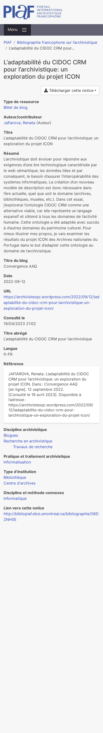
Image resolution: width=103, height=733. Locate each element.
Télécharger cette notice (70, 90)
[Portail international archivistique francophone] (51, 12)
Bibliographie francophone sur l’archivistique (57, 42)
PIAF (8, 42)
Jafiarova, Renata (19, 122)
